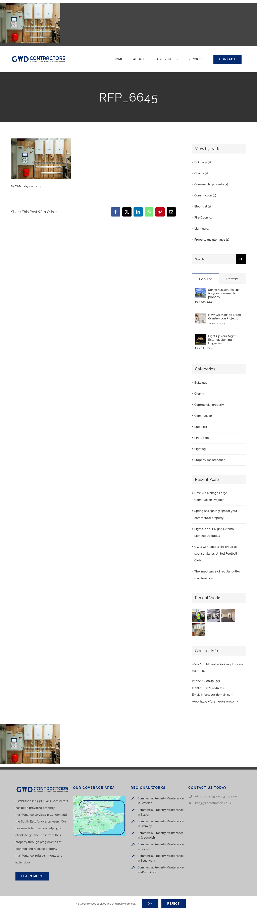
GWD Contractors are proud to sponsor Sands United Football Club (215, 553)
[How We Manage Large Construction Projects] (200, 316)
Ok (150, 903)
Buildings (200, 382)
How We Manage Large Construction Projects (224, 316)
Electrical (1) (202, 206)
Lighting (200, 449)
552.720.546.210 (213, 688)
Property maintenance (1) (211, 239)
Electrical (200, 427)
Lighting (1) (201, 228)
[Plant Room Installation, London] (199, 629)
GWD (18, 186)
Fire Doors (201, 438)
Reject (173, 903)
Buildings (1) (202, 162)
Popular (205, 279)
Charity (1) (201, 173)
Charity (199, 394)
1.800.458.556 (211, 681)
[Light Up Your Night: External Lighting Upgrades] (200, 338)
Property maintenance (209, 460)
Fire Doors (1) (203, 217)
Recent (232, 279)
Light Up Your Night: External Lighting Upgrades (222, 339)
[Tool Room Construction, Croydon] (213, 615)
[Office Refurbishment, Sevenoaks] (228, 615)
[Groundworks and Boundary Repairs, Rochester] (199, 615)
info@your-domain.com (217, 694)
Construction (203, 416)
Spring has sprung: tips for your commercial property (223, 293)
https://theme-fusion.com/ (219, 701)
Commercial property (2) (211, 184)
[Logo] (38, 56)
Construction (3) (205, 195)
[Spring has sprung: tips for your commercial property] (200, 291)
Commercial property (209, 405)
